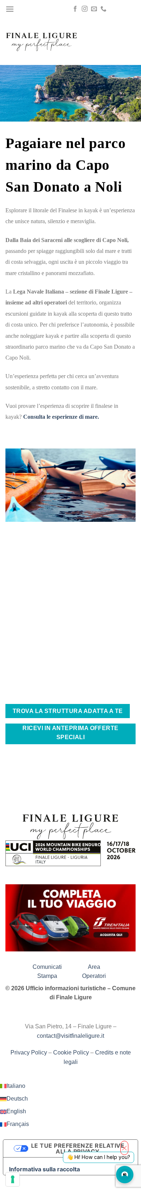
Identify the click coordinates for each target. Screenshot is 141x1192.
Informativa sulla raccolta (44, 1169)
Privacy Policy (28, 1052)
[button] (9, 9)
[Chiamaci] (103, 9)
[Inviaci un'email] (94, 9)
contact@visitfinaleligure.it (70, 1036)
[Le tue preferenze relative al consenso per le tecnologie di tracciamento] (13, 1179)
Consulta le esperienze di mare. (61, 417)
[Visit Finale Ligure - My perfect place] (41, 41)
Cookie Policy (71, 1052)
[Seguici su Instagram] (84, 9)
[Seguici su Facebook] (75, 9)
